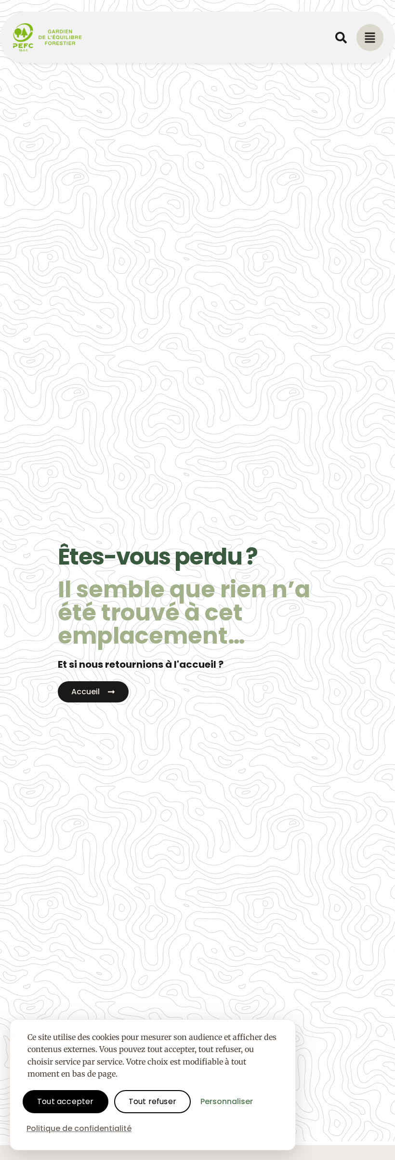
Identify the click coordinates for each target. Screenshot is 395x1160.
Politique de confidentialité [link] (79, 1128)
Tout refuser (152, 1101)
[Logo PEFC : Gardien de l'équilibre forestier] (48, 37)
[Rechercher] (341, 37)
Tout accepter (65, 1101)
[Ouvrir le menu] (369, 37)
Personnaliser (226, 1101)
